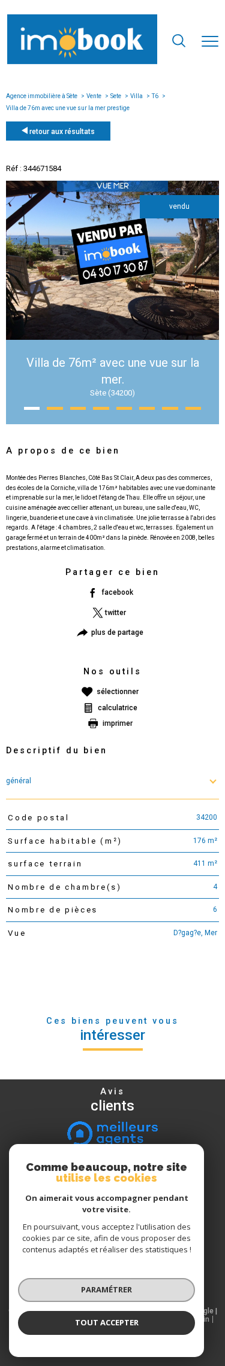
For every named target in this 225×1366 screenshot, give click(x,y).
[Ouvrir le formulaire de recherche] (179, 42)
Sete (115, 96)
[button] (32, 408)
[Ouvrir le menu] (210, 42)
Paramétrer (106, 1289)
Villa (136, 96)
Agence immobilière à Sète (41, 96)
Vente (93, 96)
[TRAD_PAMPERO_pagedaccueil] (82, 62)
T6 (155, 96)
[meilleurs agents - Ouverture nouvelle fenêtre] (112, 1133)
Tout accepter (107, 1322)
